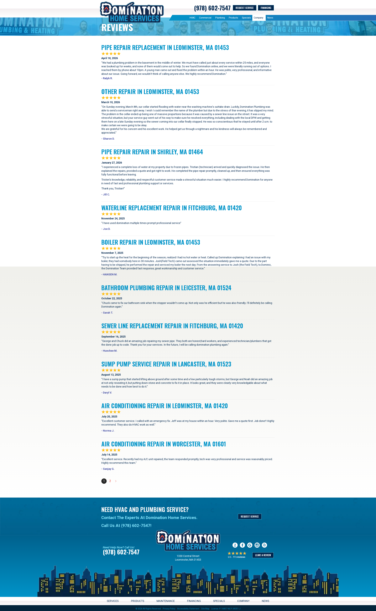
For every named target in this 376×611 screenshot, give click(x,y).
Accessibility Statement (188, 608)
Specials (246, 17)
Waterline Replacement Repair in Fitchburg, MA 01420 (171, 207)
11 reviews (239, 557)
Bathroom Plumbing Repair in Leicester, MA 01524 (166, 287)
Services (113, 600)
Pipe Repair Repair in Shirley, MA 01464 (152, 151)
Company (258, 17)
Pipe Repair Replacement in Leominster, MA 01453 (165, 47)
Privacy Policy (169, 608)
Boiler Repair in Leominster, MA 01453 (150, 242)
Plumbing (220, 17)
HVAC (192, 17)
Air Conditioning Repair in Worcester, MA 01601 (163, 443)
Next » (116, 481)
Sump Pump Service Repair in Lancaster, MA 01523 (166, 363)
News (270, 17)
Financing (194, 600)
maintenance (166, 600)
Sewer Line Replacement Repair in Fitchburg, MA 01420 (172, 325)
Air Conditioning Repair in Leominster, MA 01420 (164, 405)
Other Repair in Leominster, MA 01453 (150, 91)
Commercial (205, 17)
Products (233, 17)
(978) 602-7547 (212, 7)
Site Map (205, 608)
